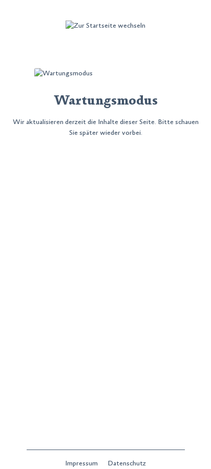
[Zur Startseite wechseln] (105, 26)
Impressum (82, 463)
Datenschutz (127, 463)
